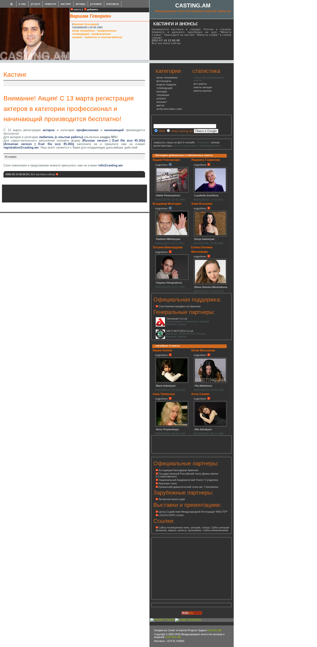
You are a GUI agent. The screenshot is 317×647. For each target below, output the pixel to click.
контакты (112, 4)
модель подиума (166, 84)
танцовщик (162, 95)
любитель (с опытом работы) (103, 37)
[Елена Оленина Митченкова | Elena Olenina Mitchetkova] (210, 283)
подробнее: (162, 164)
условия (96, 4)
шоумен (77, 37)
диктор (160, 105)
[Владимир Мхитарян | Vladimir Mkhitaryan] (172, 235)
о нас (22, 4)
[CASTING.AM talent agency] (11, 4)
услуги (35, 4)
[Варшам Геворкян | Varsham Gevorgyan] (35, 59)
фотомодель (163, 81)
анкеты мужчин (203, 90)
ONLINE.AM (214, 630)
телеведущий (80, 33)
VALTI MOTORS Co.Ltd (179, 331)
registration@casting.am (21, 147)
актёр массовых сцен (169, 108)
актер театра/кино (83, 30)
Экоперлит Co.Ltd (176, 318)
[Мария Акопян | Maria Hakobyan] (172, 382)
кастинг (66, 4)
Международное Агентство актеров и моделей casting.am (193, 11)
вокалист (161, 101)
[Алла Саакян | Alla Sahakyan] (210, 425)
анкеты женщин (203, 87)
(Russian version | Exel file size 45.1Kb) (113, 140)
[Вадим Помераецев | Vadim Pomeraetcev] (172, 192)
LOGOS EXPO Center (171, 515)
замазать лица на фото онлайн (174, 142)
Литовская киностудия (171, 499)
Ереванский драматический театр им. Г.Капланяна (188, 486)
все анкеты (200, 83)
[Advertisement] (59, 83)
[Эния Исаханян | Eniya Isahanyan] (210, 235)
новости (50, 4)
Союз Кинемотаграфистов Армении (179, 306)
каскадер (161, 91)
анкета (77, 9)
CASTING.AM (192, 5)
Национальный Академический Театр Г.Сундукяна (188, 480)
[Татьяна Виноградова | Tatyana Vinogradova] (172, 279)
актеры (80, 4)
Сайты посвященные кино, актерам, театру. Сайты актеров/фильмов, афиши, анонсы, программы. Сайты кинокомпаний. (192, 529)
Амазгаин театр (167, 483)
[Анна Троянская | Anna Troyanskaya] (172, 425)
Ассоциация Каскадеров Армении (178, 470)
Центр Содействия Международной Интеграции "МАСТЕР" (193, 511)
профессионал (106, 30)
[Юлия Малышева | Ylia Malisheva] (210, 382)
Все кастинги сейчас (43, 174)
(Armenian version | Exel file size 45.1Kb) (38, 144)
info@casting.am (110, 165)
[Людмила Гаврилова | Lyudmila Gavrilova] (210, 192)
